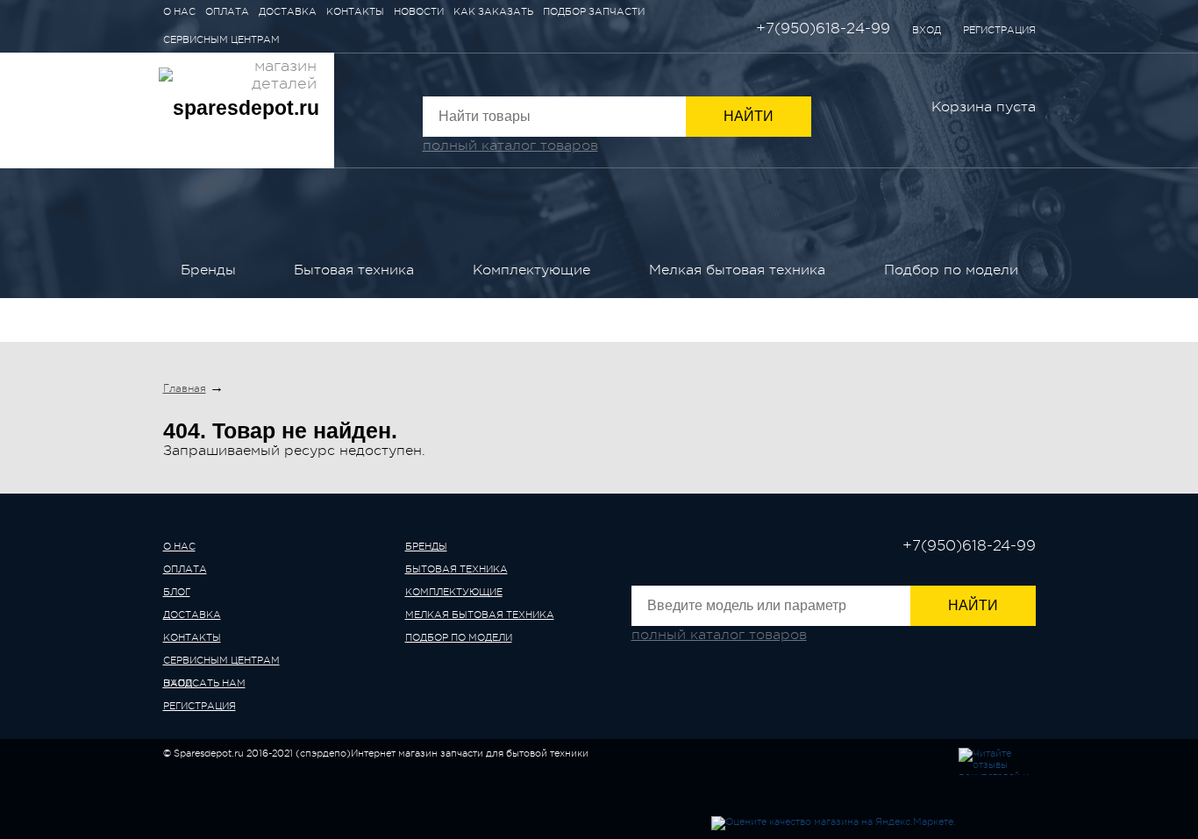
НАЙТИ (749, 116)
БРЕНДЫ (208, 270)
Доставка (288, 12)
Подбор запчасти (594, 12)
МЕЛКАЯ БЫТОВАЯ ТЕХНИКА (737, 270)
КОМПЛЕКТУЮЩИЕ (531, 270)
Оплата (227, 12)
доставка (192, 615)
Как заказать (493, 12)
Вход (926, 30)
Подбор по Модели (951, 270)
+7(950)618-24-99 (823, 28)
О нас (179, 12)
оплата (185, 569)
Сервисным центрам (221, 40)
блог (176, 592)
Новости (419, 12)
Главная (184, 388)
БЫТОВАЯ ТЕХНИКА (354, 270)
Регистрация (999, 30)
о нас (179, 546)
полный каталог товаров (510, 145)
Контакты (355, 12)
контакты (192, 637)
